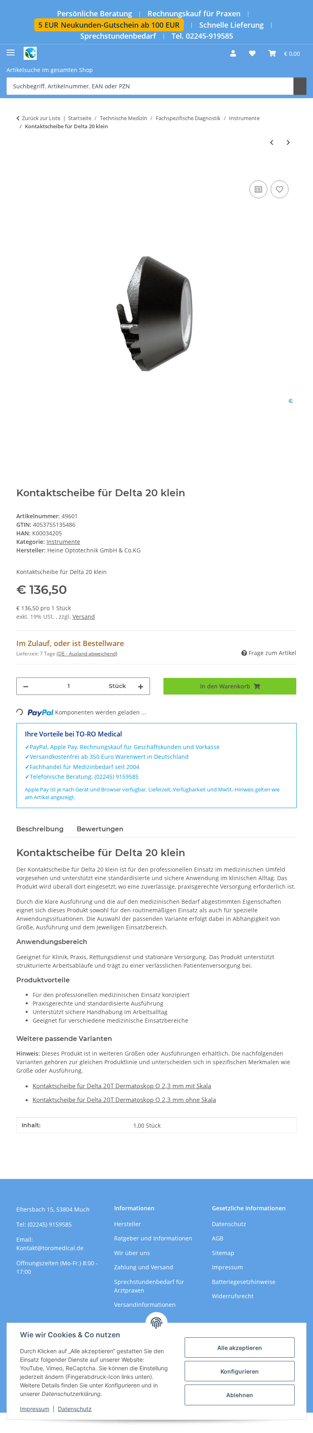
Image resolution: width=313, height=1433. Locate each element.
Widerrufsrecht (232, 1296)
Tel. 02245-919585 (202, 36)
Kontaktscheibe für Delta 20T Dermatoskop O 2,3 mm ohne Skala (124, 1100)
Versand (84, 616)
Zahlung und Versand (143, 1267)
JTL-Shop (270, 1422)
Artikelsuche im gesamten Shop (50, 70)
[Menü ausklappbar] (11, 49)
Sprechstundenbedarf (118, 36)
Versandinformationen (145, 1304)
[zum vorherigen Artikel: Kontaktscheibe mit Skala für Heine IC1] (271, 142)
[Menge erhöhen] (141, 686)
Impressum (34, 1408)
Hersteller (127, 1224)
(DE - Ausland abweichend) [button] (87, 653)
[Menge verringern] (26, 686)
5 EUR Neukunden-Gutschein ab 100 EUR (109, 25)
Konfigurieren (239, 1371)
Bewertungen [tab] (100, 829)
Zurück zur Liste (41, 118)
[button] (233, 53)
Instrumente (63, 542)
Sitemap (223, 1253)
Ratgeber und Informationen (153, 1238)
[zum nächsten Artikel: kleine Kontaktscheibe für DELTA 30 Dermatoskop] (288, 142)
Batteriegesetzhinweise (244, 1282)
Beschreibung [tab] (40, 829)
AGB (217, 1238)
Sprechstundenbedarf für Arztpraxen (149, 1286)
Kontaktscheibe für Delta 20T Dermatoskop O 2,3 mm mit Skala (122, 1086)
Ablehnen (239, 1394)
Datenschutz (75, 1408)
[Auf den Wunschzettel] (280, 189)
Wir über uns (132, 1253)
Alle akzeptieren (239, 1347)
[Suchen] (299, 86)
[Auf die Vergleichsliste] (258, 189)
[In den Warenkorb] (22, 169)
